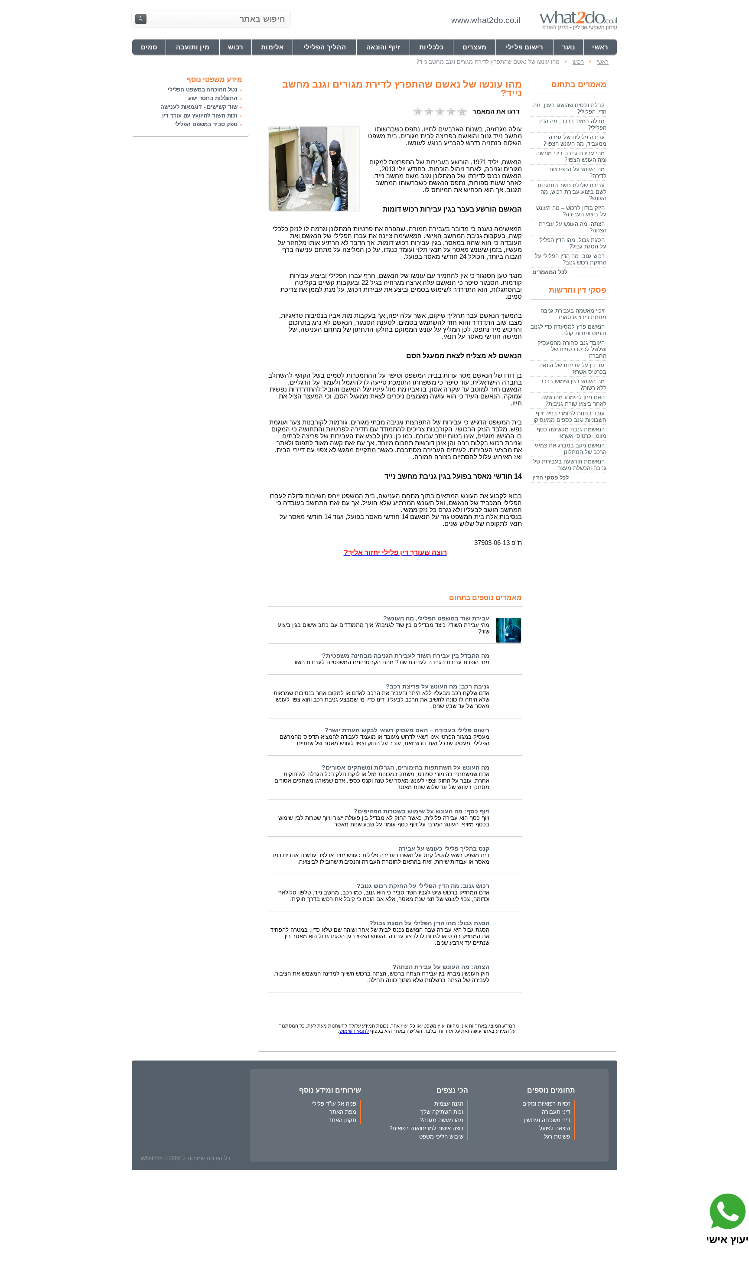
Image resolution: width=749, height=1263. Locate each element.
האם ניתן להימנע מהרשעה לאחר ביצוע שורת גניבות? (573, 400)
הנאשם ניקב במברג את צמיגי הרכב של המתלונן (570, 448)
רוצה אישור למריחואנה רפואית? (426, 1128)
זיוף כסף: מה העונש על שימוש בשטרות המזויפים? (421, 811)
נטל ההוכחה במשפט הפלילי (203, 89)
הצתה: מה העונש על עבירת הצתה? (441, 967)
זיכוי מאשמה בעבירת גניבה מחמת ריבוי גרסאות (573, 313)
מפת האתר (342, 1112)
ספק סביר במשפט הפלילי (206, 124)
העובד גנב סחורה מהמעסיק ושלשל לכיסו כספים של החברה (571, 349)
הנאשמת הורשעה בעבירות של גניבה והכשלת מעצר (569, 464)
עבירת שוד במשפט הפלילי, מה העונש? (436, 618)
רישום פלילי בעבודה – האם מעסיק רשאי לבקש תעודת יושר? (407, 730)
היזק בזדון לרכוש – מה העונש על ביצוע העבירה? (571, 211)
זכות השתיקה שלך (441, 1112)
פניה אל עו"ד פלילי (334, 1103)
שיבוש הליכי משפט (441, 1136)
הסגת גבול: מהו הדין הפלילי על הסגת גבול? (429, 923)
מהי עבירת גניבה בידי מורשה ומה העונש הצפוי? (571, 156)
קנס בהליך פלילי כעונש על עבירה (443, 848)
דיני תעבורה (556, 1112)
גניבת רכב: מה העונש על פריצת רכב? (437, 686)
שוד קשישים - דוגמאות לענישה (199, 107)
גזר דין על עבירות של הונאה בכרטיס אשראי (572, 368)
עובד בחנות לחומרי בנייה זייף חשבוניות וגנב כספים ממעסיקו (570, 416)
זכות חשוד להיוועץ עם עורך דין (200, 115)
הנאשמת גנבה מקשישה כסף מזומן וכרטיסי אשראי (571, 432)
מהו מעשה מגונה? (441, 1120)
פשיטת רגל (557, 1136)
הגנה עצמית (448, 1103)
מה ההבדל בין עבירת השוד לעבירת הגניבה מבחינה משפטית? (405, 656)
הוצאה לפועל (554, 1128)
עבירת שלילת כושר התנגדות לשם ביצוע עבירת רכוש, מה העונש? (571, 192)
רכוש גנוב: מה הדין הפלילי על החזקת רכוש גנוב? (423, 886)
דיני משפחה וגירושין (547, 1120)
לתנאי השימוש (354, 1031)
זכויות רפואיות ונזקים (546, 1103)
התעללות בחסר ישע (213, 98)
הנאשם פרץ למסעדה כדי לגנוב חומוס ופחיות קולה (568, 329)
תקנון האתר (342, 1120)
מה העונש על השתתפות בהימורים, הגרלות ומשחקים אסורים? (405, 767)
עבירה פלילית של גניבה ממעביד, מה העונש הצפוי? (574, 140)
